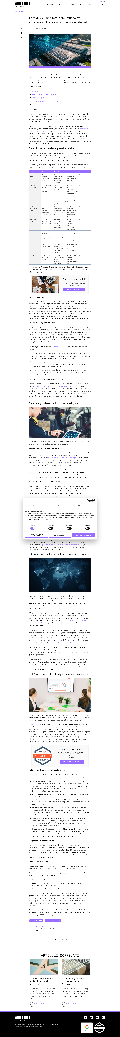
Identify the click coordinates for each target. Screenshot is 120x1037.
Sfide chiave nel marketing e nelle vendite (45, 94)
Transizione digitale (38, 98)
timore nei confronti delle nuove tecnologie (61, 458)
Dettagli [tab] (60, 505)
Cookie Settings (38, 1026)
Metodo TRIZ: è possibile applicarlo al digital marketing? (41, 981)
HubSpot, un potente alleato (41, 104)
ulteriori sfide (56, 347)
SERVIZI (72, 5)
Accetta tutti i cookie (83, 535)
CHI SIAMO (50, 5)
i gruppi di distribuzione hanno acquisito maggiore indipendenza (56, 386)
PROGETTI (61, 5)
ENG (103, 1)
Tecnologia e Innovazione (36, 920)
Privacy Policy (18, 1026)
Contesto (35, 91)
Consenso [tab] (35, 505)
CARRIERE (91, 5)
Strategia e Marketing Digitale (53, 920)
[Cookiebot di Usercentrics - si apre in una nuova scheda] (88, 500)
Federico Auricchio (38, 27)
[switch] (50, 528)
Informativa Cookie (28, 1026)
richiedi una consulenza (80, 915)
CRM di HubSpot (35, 724)
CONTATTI (102, 5)
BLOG (81, 5)
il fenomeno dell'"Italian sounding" (60, 642)
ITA (101, 1)
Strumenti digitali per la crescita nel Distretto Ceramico (73, 981)
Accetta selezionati (60, 535)
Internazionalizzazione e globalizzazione (45, 101)
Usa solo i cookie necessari (36, 535)
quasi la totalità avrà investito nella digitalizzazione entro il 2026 (62, 545)
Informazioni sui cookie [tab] (84, 505)
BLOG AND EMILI (19, 11)
